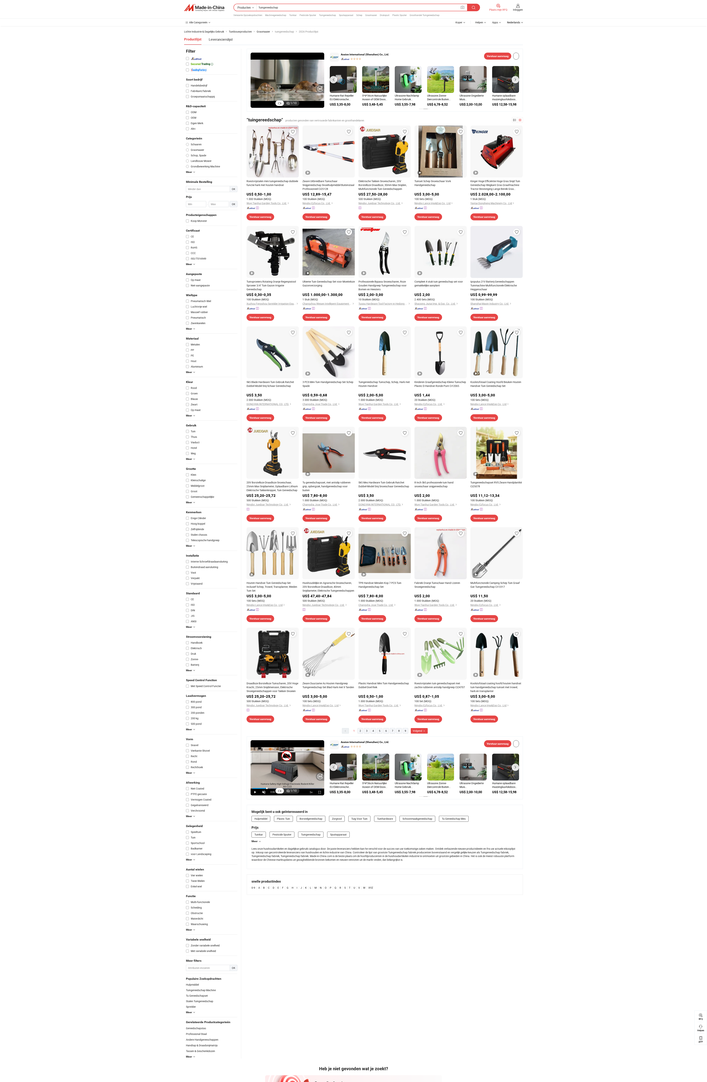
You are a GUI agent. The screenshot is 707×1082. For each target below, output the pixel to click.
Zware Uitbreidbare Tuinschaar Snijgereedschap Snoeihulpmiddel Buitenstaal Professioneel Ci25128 (328, 185)
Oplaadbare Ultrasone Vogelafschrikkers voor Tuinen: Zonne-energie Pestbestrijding (343, 97)
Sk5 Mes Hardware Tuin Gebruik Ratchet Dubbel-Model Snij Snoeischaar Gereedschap (383, 484)
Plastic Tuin (283, 818)
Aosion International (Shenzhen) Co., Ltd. (365, 54)
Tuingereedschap (327, 15)
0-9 (253, 887)
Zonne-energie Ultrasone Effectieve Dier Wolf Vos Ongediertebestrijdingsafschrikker (375, 97)
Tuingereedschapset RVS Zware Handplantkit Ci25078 (496, 484)
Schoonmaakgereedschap (417, 818)
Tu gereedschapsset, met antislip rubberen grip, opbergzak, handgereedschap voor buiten (327, 486)
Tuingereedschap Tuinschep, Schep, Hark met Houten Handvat (384, 384)
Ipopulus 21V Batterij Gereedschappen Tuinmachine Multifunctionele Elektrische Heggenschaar (493, 285)
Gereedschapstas (196, 1028)
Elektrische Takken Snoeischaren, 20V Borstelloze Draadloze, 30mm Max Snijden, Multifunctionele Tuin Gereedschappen (382, 185)
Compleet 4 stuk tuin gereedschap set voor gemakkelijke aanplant (438, 283)
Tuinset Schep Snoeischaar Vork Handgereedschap (432, 183)
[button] (333, 79)
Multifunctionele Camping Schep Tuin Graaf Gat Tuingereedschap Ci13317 (495, 584)
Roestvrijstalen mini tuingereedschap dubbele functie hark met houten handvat (272, 183)
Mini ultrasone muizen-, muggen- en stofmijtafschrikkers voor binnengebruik (408, 97)
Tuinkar (293, 15)
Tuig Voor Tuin (359, 818)
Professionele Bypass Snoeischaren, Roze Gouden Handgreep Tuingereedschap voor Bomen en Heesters (382, 285)
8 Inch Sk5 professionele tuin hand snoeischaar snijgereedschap (433, 484)
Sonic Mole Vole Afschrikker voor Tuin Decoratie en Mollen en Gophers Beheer (505, 97)
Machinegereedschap (275, 15)
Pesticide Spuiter (308, 15)
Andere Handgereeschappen (202, 1039)
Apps (495, 22)
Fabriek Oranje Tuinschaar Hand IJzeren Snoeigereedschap (437, 584)
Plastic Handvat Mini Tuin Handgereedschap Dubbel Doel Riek (383, 685)
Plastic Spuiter (399, 15)
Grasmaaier (371, 15)
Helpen (479, 22)
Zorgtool (337, 818)
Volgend (418, 730)
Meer (255, 841)
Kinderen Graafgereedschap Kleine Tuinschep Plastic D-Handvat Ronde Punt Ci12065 (440, 384)
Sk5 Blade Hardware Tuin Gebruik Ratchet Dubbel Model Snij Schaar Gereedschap (270, 384)
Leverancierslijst (221, 39)
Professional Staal (196, 1034)
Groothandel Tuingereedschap (424, 15)
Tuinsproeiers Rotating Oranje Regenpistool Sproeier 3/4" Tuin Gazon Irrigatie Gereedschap (271, 285)
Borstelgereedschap (311, 818)
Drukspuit (384, 15)
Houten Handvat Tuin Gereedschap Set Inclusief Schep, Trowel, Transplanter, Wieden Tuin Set (272, 586)
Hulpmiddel (260, 818)
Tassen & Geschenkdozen (200, 1051)
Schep (359, 15)
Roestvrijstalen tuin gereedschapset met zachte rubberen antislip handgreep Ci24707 (439, 685)
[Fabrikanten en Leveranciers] (204, 7)
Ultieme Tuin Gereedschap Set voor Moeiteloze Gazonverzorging (329, 283)
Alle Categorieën (198, 22)
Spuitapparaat (346, 15)
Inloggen (518, 9)
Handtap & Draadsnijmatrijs (202, 1045)
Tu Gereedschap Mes (454, 818)
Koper (458, 22)
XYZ (370, 887)
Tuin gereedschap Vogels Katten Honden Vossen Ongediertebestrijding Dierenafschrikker (440, 97)
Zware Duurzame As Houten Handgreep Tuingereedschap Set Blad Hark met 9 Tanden (328, 685)
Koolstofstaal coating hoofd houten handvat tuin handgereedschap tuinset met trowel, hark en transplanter (495, 687)
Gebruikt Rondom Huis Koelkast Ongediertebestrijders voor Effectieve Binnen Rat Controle (472, 97)
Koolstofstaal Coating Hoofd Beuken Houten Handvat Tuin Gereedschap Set (495, 384)
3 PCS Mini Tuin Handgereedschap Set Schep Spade (328, 384)
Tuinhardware (385, 818)
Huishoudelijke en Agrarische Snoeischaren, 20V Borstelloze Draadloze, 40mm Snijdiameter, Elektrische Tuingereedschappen (328, 586)
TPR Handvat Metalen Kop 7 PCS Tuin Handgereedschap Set (379, 584)
